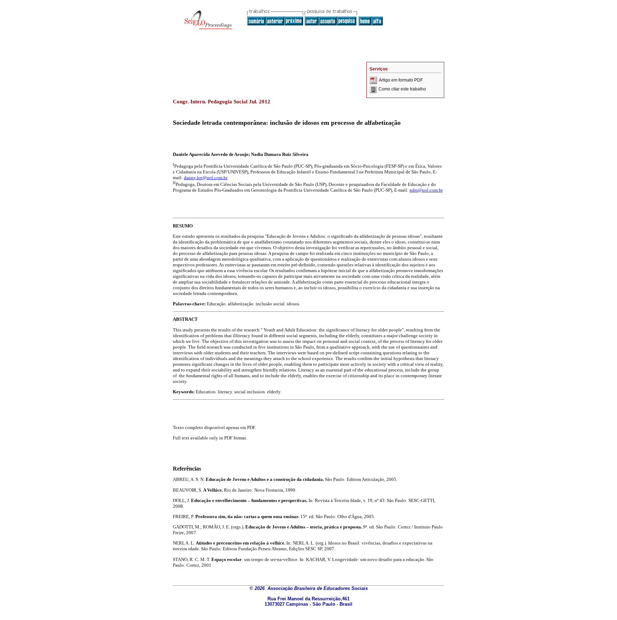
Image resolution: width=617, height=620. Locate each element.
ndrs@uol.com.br (426, 190)
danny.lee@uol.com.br (205, 177)
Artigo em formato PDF (401, 80)
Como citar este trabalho (402, 89)
